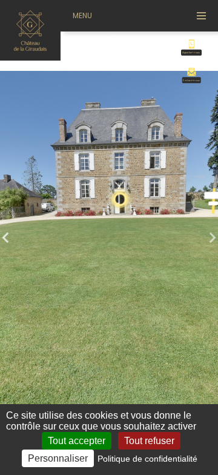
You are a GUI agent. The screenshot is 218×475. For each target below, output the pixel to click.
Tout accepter (76, 441)
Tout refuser (149, 441)
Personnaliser (58, 458)
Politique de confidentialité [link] (147, 458)
